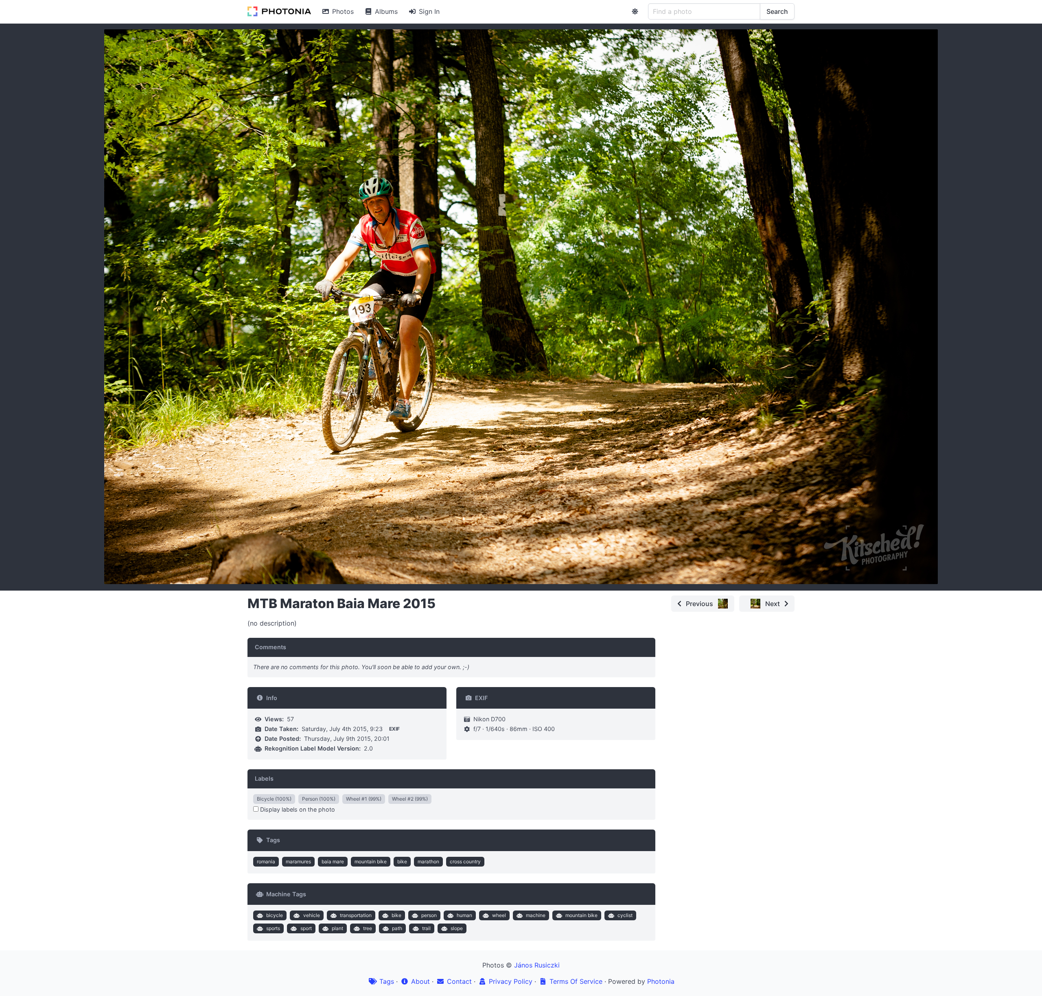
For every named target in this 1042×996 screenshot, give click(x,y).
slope (457, 928)
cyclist (625, 915)
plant (337, 928)
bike (402, 861)
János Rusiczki (537, 965)
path (397, 928)
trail (426, 928)
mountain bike (371, 861)
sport (306, 928)
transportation (356, 915)
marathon (428, 861)
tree (367, 928)
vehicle (311, 915)
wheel (499, 915)
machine (535, 915)
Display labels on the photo (296, 809)
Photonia (660, 981)
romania (266, 861)
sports (273, 928)
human (464, 915)
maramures (298, 861)
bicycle (274, 915)
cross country (465, 861)
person (429, 915)
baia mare (333, 861)
